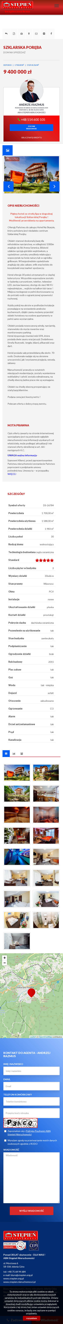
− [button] (5, 963)
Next (54, 186)
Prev (9, 186)
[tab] (8, 150)
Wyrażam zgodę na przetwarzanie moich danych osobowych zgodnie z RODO (32, 1142)
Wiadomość (11, 1149)
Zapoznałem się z (29, 1133)
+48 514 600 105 (32, 119)
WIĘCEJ (12, 473)
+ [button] (5, 958)
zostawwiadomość (31, 127)
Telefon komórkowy (17, 1094)
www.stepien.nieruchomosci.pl (19, 1281)
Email (6, 1079)
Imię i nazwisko (13, 1064)
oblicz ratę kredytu (31, 137)
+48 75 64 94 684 (16, 1271)
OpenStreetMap (45, 1036)
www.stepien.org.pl (13, 1278)
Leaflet (33, 1036)
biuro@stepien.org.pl (22, 1275)
